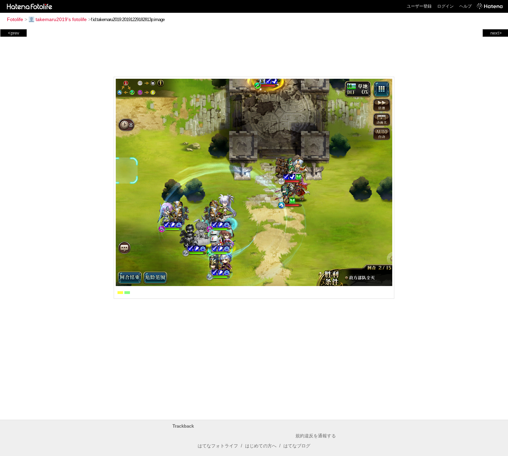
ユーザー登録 (419, 6)
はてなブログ (296, 445)
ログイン (445, 6)
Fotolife (15, 19)
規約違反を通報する (315, 435)
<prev (13, 33)
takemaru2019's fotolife (61, 19)
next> (496, 33)
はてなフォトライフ (218, 445)
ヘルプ (465, 6)
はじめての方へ (260, 445)
